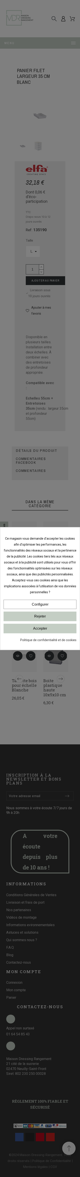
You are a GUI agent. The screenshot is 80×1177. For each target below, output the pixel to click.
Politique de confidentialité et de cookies (48, 640)
